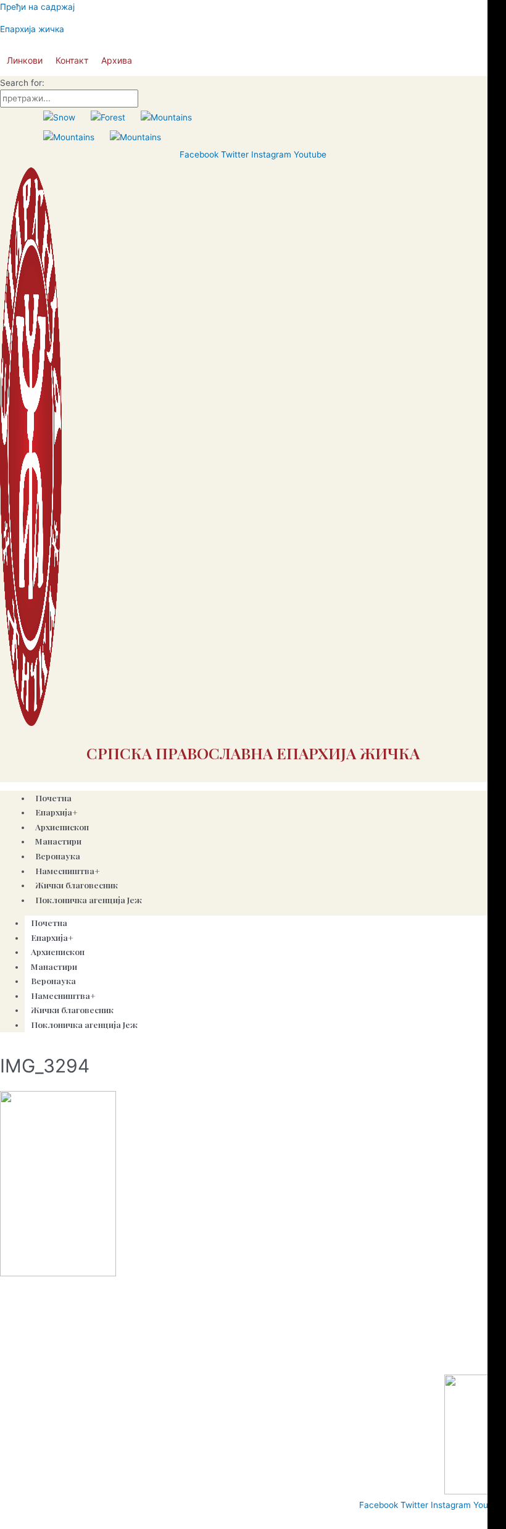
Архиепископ (58, 951)
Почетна (49, 922)
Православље (60, 1359)
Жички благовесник (72, 1009)
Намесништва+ (63, 995)
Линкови (25, 60)
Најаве (205, 1359)
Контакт (72, 60)
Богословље (252, 1359)
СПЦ (14, 1359)
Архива (116, 60)
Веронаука (53, 980)
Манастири (54, 966)
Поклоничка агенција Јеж (88, 899)
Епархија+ (52, 937)
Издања (166, 1359)
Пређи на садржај (37, 7)
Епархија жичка (32, 29)
